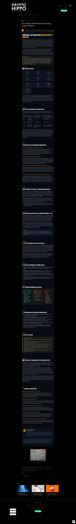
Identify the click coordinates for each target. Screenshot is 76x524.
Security (30, 14)
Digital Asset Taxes (47, 468)
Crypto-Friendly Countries (34, 470)
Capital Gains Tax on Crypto (26, 470)
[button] (70, 5)
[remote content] (38, 238)
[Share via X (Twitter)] (24, 475)
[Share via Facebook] (22, 475)
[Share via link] (28, 475)
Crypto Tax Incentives (40, 468)
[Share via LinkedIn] (26, 475)
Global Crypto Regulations (33, 467)
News (22, 14)
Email (29, 504)
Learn (38, 14)
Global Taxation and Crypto (48, 467)
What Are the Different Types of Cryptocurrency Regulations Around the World (38, 494)
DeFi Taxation (34, 468)
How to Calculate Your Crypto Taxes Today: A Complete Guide (52, 494)
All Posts (18, 14)
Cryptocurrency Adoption (25, 467)
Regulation (34, 14)
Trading (26, 14)
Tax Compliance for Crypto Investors (26, 468)
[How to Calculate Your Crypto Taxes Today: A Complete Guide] (52, 488)
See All (58, 483)
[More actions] (53, 20)
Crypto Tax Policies (41, 467)
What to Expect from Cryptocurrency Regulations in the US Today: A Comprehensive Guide (23, 494)
